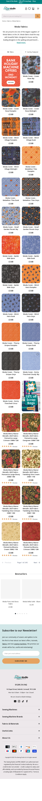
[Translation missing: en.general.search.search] (37, 16)
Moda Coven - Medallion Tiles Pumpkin (31, 169)
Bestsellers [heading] (21, 573)
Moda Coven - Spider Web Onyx (11, 286)
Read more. (21, 43)
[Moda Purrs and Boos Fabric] (10, 589)
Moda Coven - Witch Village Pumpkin (11, 139)
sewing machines (20, 644)
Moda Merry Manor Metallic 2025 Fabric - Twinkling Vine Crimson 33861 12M (11, 509)
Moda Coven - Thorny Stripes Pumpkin (10, 344)
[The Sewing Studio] (9, 11)
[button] (11, 446)
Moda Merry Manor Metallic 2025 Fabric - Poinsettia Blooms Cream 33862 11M (11, 546)
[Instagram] (19, 702)
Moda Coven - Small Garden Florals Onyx (31, 228)
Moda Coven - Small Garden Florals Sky (11, 228)
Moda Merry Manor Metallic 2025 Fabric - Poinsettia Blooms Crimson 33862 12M (31, 546)
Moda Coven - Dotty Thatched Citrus (11, 402)
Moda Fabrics (16, 21)
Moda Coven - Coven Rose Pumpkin (11, 110)
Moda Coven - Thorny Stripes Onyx (10, 373)
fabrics (4, 644)
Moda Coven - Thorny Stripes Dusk (31, 344)
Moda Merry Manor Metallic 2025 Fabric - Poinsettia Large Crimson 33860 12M (11, 437)
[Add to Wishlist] (37, 58)
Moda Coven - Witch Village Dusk (31, 139)
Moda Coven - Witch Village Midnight (11, 168)
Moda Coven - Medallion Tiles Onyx (31, 199)
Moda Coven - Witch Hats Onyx (31, 315)
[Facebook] (27, 702)
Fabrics (9, 21)
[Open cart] (33, 8)
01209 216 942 (21, 684)
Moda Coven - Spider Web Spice (11, 257)
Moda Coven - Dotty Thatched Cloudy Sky (31, 373)
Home (4, 21)
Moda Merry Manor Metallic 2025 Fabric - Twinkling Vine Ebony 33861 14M (31, 509)
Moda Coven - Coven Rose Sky (31, 77)
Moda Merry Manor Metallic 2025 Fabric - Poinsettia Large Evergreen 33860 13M (31, 437)
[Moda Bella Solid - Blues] (31, 589)
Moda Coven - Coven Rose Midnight (31, 110)
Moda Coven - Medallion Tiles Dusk (11, 199)
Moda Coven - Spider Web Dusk (31, 257)
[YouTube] (15, 702)
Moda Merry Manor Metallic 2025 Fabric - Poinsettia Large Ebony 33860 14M (11, 473)
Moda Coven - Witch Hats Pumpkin (31, 286)
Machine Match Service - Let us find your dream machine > (21, 2)
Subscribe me (21, 661)
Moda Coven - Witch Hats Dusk (11, 315)
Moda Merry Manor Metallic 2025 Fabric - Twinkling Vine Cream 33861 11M (31, 473)
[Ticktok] (23, 702)
